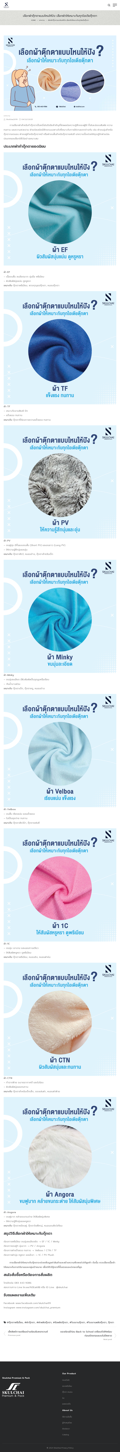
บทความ (42, 20)
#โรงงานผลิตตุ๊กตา (96, 1322)
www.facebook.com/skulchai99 (33, 1303)
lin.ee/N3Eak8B (31, 1287)
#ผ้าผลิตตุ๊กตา (44, 1322)
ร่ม (63, 1398)
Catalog (65, 1434)
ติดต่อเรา (66, 1428)
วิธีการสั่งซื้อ (67, 1417)
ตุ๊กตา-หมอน (67, 1392)
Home (33, 20)
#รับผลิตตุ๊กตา (60, 1322)
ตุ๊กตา (111, 1322)
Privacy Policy (67, 1448)
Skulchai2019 (12, 119)
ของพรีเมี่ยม (67, 1386)
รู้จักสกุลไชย (67, 1422)
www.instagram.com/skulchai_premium (38, 1307)
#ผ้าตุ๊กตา (29, 1322)
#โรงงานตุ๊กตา (77, 1322)
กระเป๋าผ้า (66, 1380)
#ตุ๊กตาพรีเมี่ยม (15, 1322)
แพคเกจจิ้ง (66, 1404)
